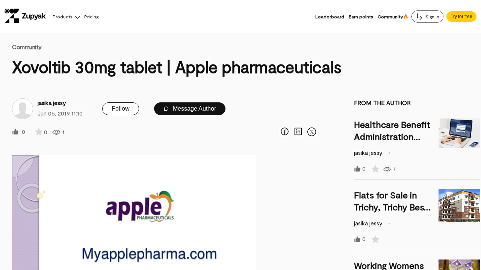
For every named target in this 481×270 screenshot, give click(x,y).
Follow (121, 108)
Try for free (461, 16)
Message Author (193, 108)
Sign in (432, 16)
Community (27, 46)
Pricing (91, 16)
